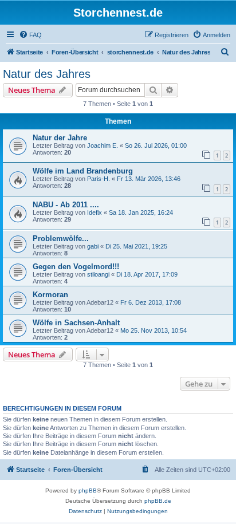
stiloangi (98, 274)
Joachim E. (102, 145)
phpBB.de (157, 501)
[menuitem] (30, 35)
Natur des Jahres (47, 74)
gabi (93, 246)
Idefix (94, 212)
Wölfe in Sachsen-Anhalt (76, 322)
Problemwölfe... (61, 238)
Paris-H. (98, 178)
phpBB (87, 490)
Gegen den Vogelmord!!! (76, 266)
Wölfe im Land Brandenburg (83, 171)
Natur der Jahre (60, 137)
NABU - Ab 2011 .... (66, 204)
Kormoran (50, 294)
